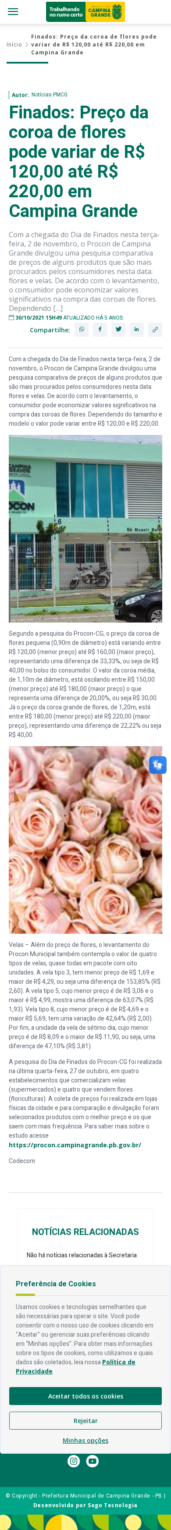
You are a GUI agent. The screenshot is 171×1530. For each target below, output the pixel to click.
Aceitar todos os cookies (85, 1396)
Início (14, 44)
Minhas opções (85, 1440)
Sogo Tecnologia (113, 1505)
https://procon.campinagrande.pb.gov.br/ (75, 1145)
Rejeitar (86, 1420)
